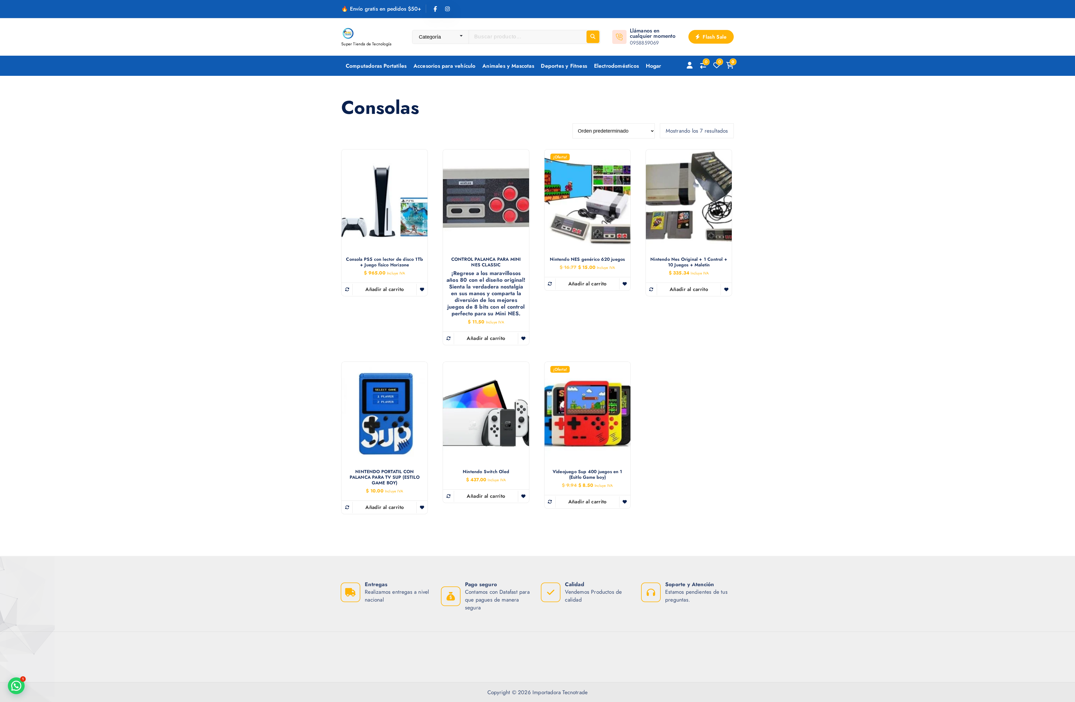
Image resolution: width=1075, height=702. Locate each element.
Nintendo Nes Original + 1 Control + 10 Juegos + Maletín (688, 262)
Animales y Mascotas (508, 66)
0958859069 (644, 42)
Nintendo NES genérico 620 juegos (587, 259)
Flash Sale (714, 37)
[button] (16, 685)
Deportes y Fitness (564, 66)
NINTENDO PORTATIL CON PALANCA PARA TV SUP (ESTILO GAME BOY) (385, 477)
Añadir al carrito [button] (384, 289)
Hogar (653, 66)
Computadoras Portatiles (376, 66)
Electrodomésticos (616, 66)
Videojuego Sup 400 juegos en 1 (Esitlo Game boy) (587, 474)
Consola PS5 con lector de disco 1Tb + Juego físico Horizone (384, 262)
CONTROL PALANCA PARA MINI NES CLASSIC (486, 262)
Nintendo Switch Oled (486, 472)
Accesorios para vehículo (444, 66)
